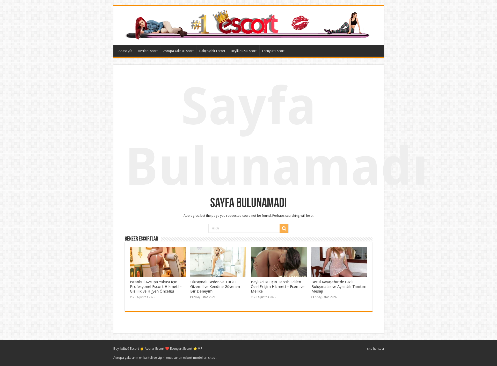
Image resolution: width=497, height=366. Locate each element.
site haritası (375, 348)
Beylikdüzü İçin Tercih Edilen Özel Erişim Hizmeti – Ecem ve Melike (277, 287)
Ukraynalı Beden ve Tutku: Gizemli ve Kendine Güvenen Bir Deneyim (215, 287)
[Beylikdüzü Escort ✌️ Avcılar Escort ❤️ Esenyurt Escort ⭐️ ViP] (248, 24)
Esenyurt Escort (273, 51)
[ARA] (284, 228)
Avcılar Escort (148, 51)
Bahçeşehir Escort (212, 51)
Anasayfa (125, 51)
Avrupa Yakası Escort (178, 51)
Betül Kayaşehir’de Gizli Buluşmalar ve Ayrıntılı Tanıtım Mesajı (338, 287)
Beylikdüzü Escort (244, 51)
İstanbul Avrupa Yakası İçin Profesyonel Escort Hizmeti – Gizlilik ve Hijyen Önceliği (156, 287)
